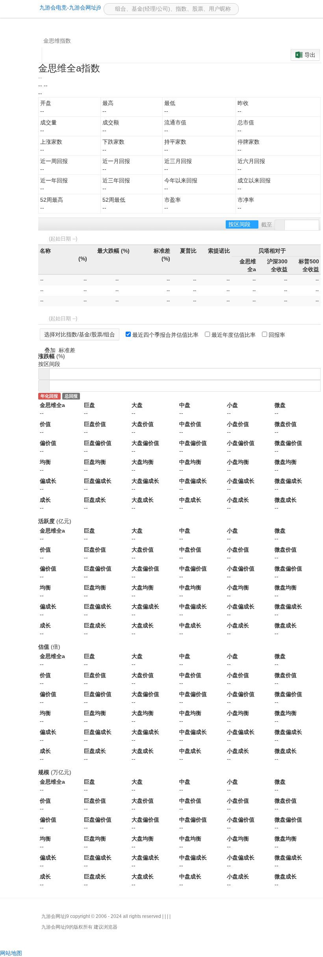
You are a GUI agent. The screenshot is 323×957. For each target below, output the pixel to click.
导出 (310, 55)
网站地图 (11, 953)
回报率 (276, 335)
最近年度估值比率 (233, 335)
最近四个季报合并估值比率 (165, 335)
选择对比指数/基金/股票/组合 (79, 334)
